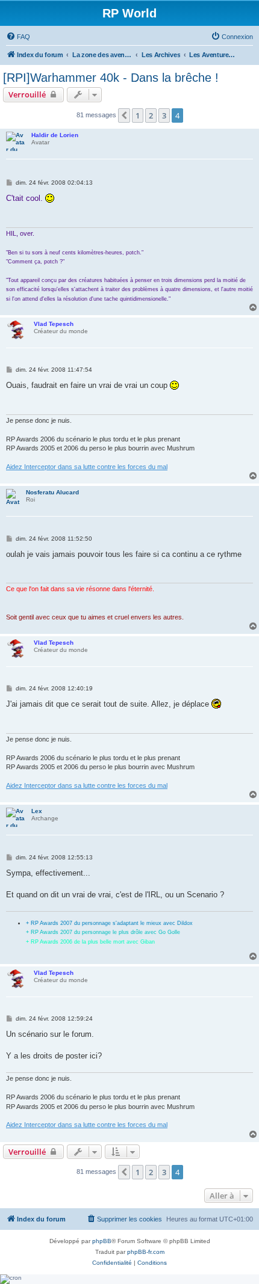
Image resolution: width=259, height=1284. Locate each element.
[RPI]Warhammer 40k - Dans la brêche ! (111, 77)
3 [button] (164, 115)
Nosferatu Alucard (52, 492)
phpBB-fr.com (145, 1252)
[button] (124, 115)
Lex (36, 811)
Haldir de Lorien (54, 135)
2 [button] (151, 115)
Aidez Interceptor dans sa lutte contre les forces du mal (86, 466)
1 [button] (138, 115)
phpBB (101, 1241)
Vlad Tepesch (53, 324)
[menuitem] (18, 36)
